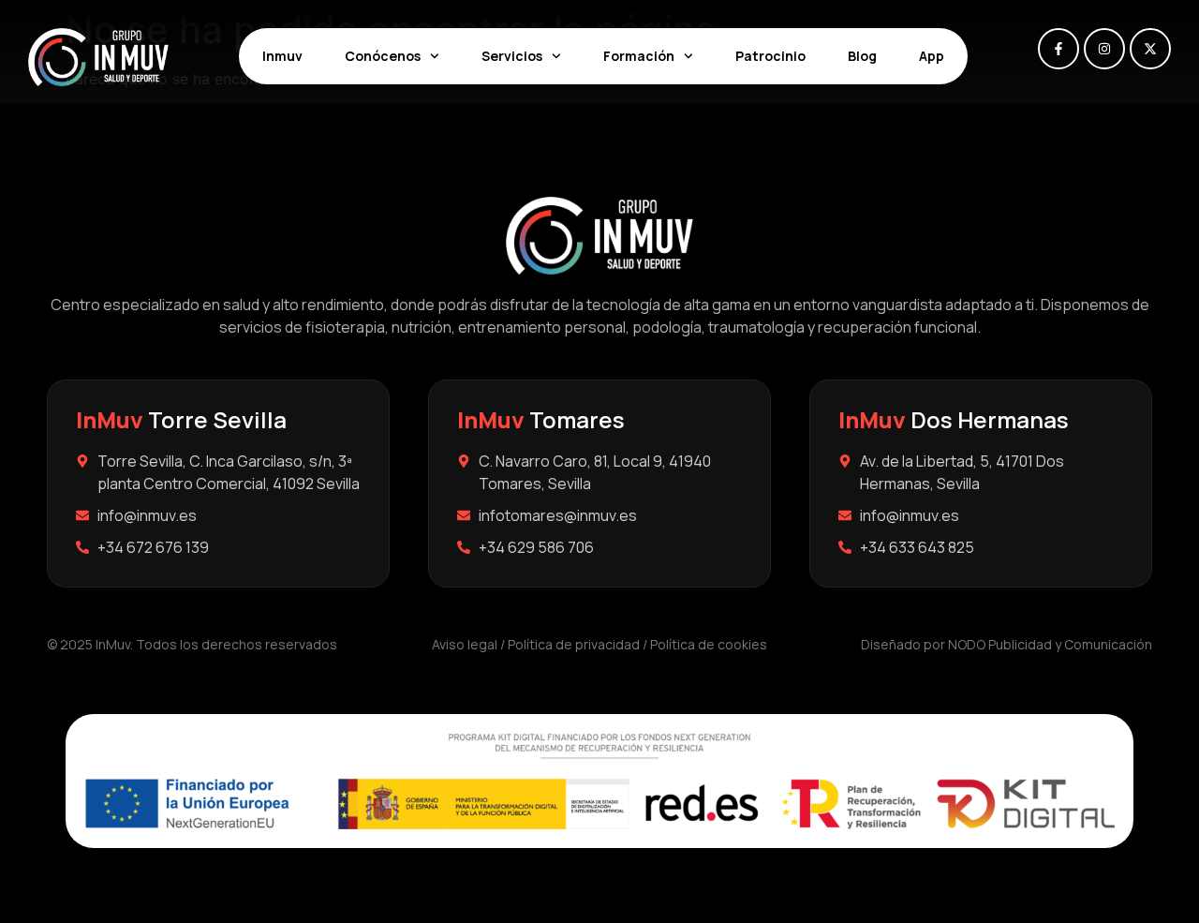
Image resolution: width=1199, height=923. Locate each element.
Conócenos (383, 56)
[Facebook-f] (1058, 48)
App (931, 56)
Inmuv (282, 56)
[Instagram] (1104, 48)
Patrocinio (770, 56)
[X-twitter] (1150, 48)
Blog (862, 56)
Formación (638, 56)
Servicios (511, 56)
